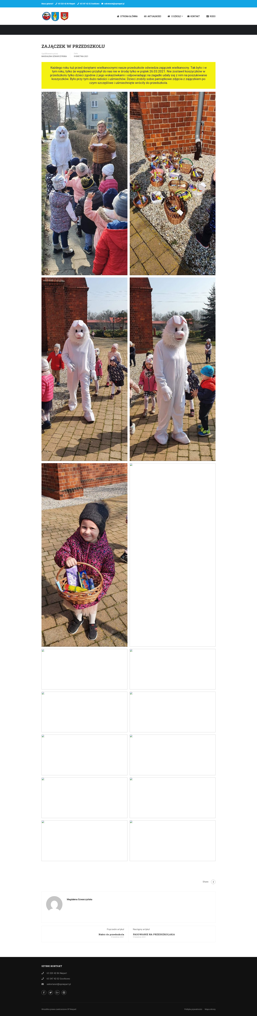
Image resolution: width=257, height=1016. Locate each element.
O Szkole (176, 16)
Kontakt (195, 16)
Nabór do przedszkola (111, 934)
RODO (213, 16)
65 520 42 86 (63, 4)
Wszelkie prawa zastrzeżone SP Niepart (58, 1009)
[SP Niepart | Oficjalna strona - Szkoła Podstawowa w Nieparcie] (56, 17)
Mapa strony (210, 1009)
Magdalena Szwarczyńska (54, 56)
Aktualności (154, 16)
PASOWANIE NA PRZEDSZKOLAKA (154, 934)
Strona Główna (129, 16)
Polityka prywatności (193, 1009)
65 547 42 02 (85, 4)
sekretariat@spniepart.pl (114, 4)
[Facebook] (213, 882)
